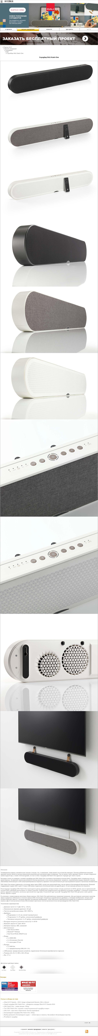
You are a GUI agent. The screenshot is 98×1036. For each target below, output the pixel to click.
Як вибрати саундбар (10, 1017)
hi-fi (51, 1033)
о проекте (8, 29)
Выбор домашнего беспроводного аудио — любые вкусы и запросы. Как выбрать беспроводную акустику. (37, 1015)
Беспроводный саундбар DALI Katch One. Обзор (19, 1012)
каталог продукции (28, 29)
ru (90, 29)
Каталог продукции (11, 48)
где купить (69, 29)
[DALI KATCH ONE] (49, 27)
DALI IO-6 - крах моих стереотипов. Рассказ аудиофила (21, 1010)
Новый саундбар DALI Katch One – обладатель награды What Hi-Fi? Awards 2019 (29, 1004)
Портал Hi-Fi (8, 47)
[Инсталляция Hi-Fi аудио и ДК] (49, 38)
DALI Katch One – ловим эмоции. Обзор (16, 1006)
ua (87, 29)
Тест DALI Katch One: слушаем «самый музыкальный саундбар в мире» (26, 1008)
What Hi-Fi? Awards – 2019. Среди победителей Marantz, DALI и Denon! (26, 1002)
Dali (7, 52)
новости (49, 29)
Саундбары (9, 50)
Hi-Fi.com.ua (9, 1)
